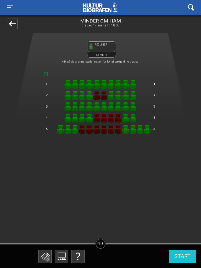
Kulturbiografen (100, 7)
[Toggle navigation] (191, 7)
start (182, 256)
